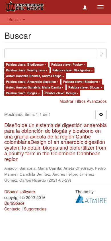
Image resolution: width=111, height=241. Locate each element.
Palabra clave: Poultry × (68, 64)
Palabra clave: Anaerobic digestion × (32, 81)
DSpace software (19, 191)
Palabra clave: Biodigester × (72, 70)
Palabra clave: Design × (62, 93)
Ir (101, 53)
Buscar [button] (15, 19)
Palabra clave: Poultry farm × (27, 70)
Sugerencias (35, 209)
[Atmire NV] (91, 198)
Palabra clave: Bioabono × (81, 81)
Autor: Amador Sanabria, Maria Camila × (34, 87)
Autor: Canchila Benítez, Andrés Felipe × (35, 76)
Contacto (12, 209)
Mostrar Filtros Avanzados (83, 101)
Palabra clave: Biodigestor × (26, 64)
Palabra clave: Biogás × (23, 93)
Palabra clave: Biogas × (85, 87)
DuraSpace (14, 203)
